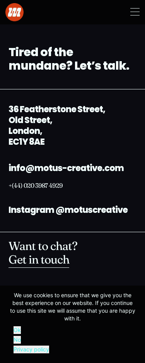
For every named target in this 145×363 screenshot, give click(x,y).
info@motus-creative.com (66, 168)
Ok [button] (17, 330)
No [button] (17, 339)
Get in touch (39, 261)
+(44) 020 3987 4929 (36, 186)
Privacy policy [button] (31, 349)
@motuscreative (91, 210)
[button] (135, 12)
